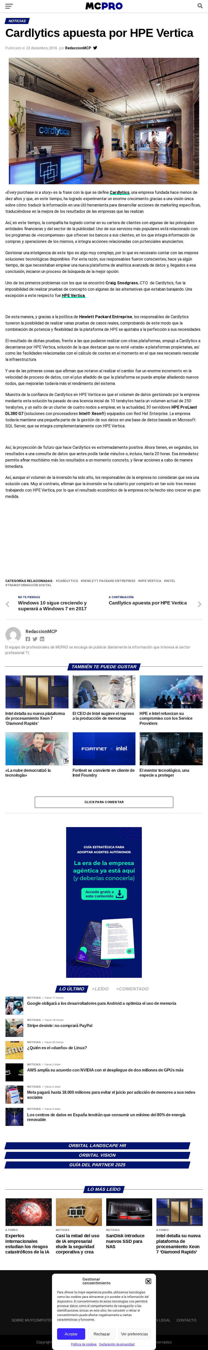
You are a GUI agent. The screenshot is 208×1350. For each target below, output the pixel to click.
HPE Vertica (150, 581)
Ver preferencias (134, 1334)
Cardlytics (68, 581)
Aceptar (71, 1334)
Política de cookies (84, 1344)
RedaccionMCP (78, 48)
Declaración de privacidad (116, 1344)
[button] (148, 1281)
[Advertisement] (103, 540)
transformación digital (29, 585)
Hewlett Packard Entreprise (109, 581)
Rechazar (102, 1334)
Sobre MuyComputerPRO (36, 1320)
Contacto (186, 1320)
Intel (171, 581)
